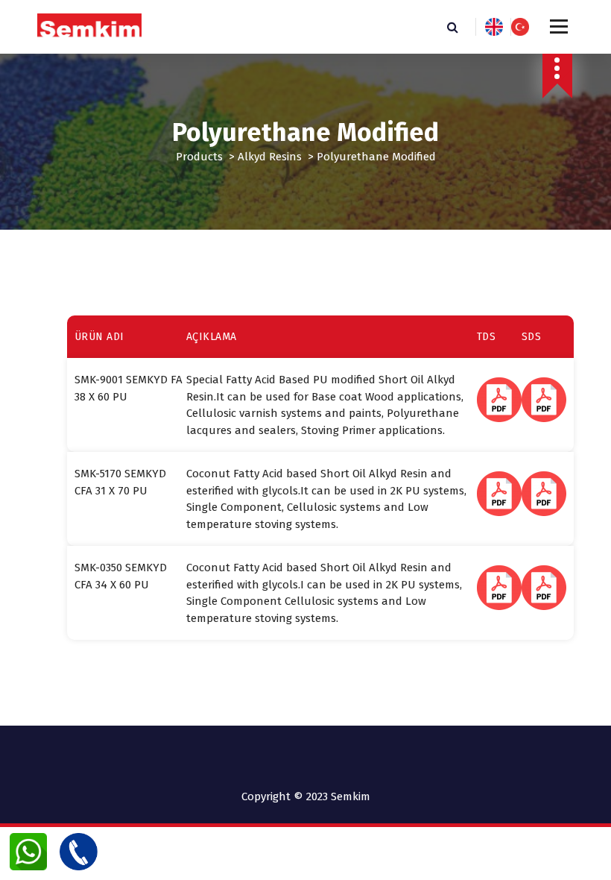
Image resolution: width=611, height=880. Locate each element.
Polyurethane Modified (376, 156)
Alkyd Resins (270, 156)
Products (199, 156)
